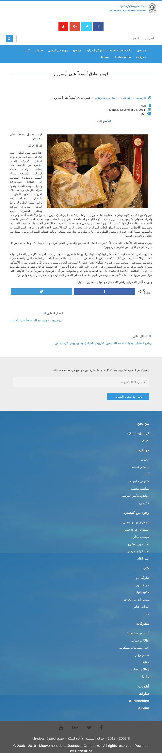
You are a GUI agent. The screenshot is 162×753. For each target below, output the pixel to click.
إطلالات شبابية (140, 640)
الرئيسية (141, 97)
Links (145, 676)
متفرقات (141, 57)
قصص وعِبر (142, 655)
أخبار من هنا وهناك (105, 97)
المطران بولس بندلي (136, 522)
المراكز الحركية (95, 50)
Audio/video (123, 57)
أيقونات (143, 686)
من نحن (141, 50)
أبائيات (145, 459)
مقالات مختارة (140, 669)
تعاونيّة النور (142, 577)
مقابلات (144, 662)
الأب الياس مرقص (138, 551)
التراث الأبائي (141, 606)
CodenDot (83, 751)
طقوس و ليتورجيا (138, 481)
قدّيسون (144, 503)
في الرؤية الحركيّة (138, 433)
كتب (27, 50)
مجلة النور (143, 585)
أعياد (146, 474)
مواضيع (77, 50)
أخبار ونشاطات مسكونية (134, 647)
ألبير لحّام (143, 558)
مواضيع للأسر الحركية (135, 495)
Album (105, 57)
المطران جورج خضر (136, 529)
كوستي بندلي (140, 536)
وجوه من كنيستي (58, 50)
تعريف (145, 440)
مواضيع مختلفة (140, 488)
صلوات (39, 50)
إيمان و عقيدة (140, 466)
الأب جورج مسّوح (138, 544)
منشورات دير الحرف (136, 599)
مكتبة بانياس (141, 592)
